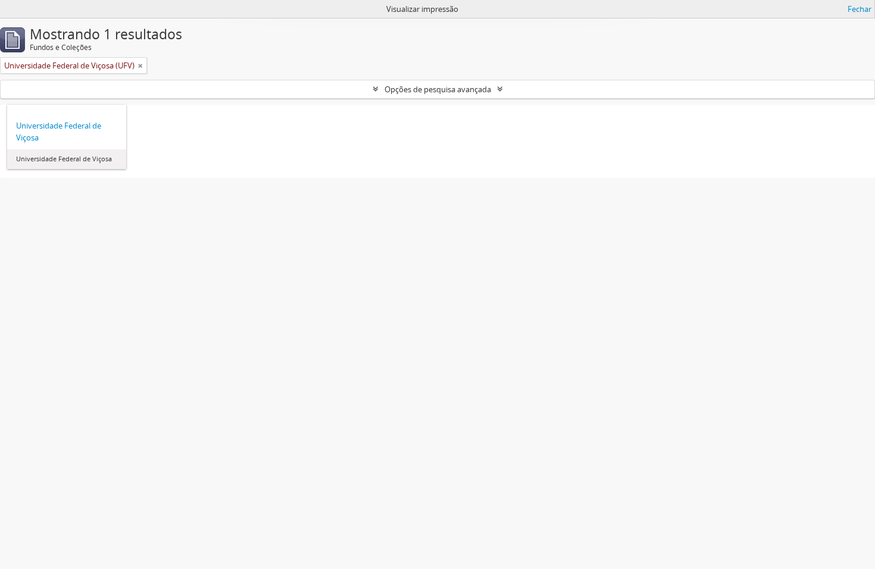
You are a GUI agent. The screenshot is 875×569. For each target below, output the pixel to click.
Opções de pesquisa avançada (438, 89)
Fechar (859, 9)
